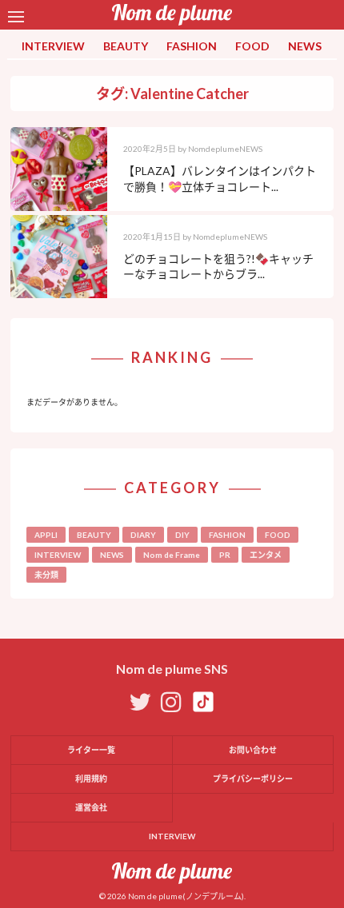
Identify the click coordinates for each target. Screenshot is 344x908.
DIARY (143, 535)
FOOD (252, 46)
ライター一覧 (91, 750)
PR (224, 555)
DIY (182, 535)
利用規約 (91, 778)
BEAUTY (125, 46)
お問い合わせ (253, 750)
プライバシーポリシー (253, 778)
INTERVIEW (53, 46)
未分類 (46, 574)
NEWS (305, 46)
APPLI (46, 535)
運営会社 (91, 807)
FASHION (191, 46)
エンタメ (266, 555)
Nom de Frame (171, 555)
